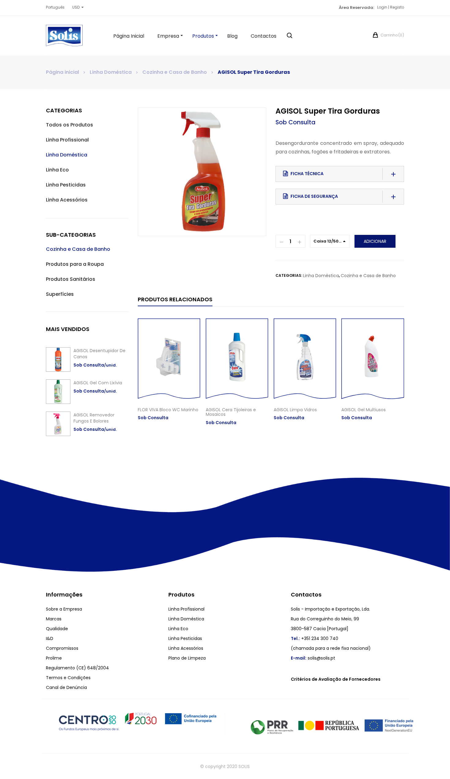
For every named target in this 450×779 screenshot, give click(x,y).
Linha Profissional (67, 139)
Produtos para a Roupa (75, 264)
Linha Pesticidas (66, 184)
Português (55, 7)
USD (76, 7)
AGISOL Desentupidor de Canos (99, 354)
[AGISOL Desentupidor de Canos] (58, 359)
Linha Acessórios (67, 199)
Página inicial (62, 72)
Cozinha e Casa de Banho (174, 72)
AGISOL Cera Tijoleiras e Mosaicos (231, 412)
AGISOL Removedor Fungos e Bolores (93, 418)
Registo (397, 7)
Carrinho (392, 35)
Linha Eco (57, 169)
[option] (202, 172)
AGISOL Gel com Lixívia (97, 383)
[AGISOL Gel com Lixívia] (58, 392)
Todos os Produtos (69, 124)
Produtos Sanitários (70, 279)
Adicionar (375, 241)
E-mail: (298, 658)
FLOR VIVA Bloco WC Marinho (168, 410)
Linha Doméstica (111, 72)
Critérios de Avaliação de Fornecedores (336, 679)
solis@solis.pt (321, 658)
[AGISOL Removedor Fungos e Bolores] (58, 424)
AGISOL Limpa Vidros (295, 410)
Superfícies (60, 294)
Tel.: (295, 638)
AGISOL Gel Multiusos (363, 410)
